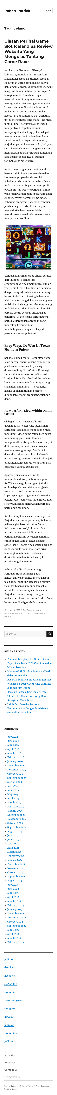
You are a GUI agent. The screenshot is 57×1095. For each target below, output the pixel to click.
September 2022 (16, 925)
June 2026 (13, 740)
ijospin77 (9, 975)
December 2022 (16, 913)
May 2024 (13, 843)
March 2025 (14, 802)
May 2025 (13, 794)
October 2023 (15, 872)
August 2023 (14, 880)
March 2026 (14, 753)
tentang (42, 613)
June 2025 (13, 790)
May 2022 (13, 929)
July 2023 (12, 884)
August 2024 (14, 831)
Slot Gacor (27, 610)
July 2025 (12, 786)
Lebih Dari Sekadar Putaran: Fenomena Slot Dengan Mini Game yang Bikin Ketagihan (27, 708)
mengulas (20, 613)
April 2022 (13, 934)
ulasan (7, 616)
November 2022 (16, 917)
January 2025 (15, 810)
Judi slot (9, 1041)
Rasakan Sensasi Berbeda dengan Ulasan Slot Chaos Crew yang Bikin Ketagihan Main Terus (27, 696)
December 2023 (16, 864)
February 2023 (15, 905)
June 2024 (13, 839)
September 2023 (16, 876)
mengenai (9, 613)
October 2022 (15, 921)
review (29, 613)
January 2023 (15, 909)
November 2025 (16, 769)
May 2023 (13, 892)
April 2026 (13, 749)
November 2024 (16, 818)
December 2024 (16, 814)
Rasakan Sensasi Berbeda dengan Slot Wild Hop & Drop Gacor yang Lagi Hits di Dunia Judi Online (29, 683)
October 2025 (15, 773)
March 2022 (14, 938)
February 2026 (15, 757)
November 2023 (16, 868)
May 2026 (13, 744)
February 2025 (15, 806)
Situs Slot (9, 1055)
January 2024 (15, 860)
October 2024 (15, 823)
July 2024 (12, 835)
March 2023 (14, 901)
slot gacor (10, 1008)
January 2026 (15, 761)
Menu (48, 11)
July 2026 (12, 736)
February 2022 (15, 942)
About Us (9, 1062)
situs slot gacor (13, 1000)
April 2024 (13, 847)
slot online (10, 983)
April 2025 (13, 798)
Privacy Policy (12, 1077)
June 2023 (13, 888)
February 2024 (15, 855)
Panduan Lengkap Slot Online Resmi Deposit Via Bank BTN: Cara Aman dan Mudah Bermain (29, 663)
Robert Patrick (17, 11)
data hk (8, 967)
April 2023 (13, 897)
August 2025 (14, 781)
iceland (38, 610)
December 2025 (16, 765)
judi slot (9, 959)
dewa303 (9, 1016)
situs (35, 613)
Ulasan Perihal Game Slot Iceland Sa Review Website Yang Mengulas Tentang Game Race (28, 51)
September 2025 (16, 777)
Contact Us (11, 1069)
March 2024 (14, 851)
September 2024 (16, 827)
